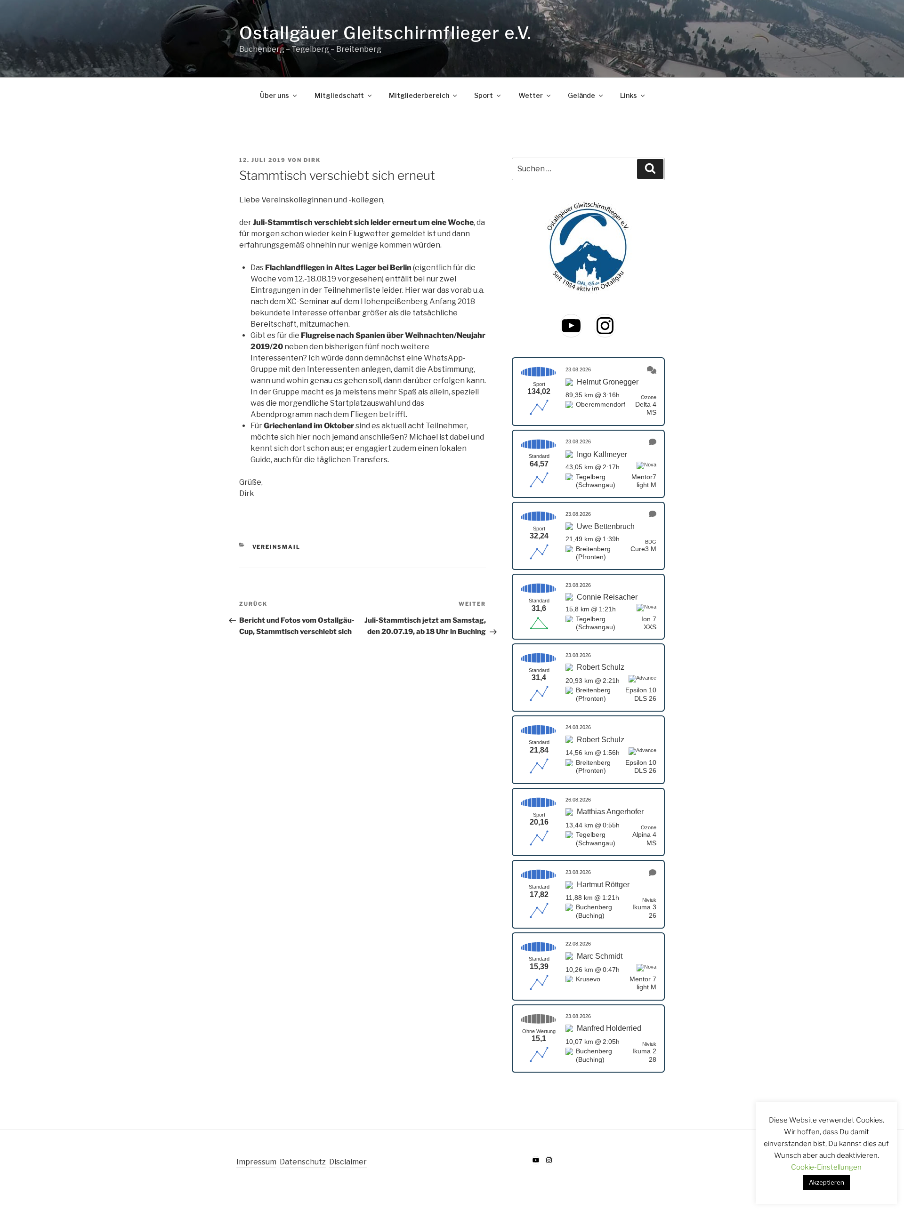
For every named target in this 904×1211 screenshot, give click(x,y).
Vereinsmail (276, 547)
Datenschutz (303, 1161)
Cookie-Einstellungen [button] (826, 1167)
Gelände (581, 95)
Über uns (274, 95)
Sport (483, 95)
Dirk (312, 160)
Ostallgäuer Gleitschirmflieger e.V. (385, 33)
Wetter (530, 95)
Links (628, 95)
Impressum (256, 1161)
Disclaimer (348, 1161)
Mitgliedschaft (339, 95)
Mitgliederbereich (419, 95)
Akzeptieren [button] (826, 1182)
